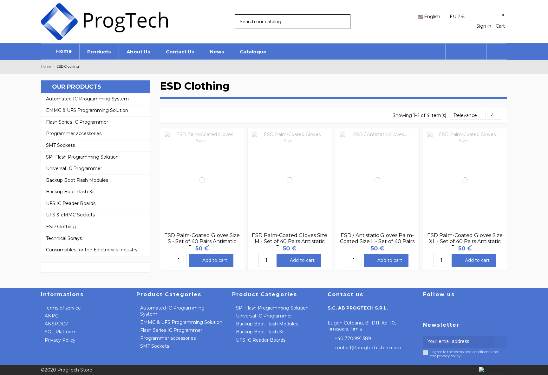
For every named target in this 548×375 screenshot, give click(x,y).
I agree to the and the (464, 354)
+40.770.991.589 (353, 338)
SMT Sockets (154, 346)
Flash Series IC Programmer (171, 330)
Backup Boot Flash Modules (267, 324)
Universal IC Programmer (264, 316)
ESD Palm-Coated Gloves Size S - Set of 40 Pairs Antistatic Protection (202, 241)
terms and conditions (472, 352)
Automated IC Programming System (172, 311)
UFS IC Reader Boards (260, 340)
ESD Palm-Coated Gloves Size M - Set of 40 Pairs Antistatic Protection (289, 241)
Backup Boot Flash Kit (260, 332)
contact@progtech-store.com (368, 348)
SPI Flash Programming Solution (272, 308)
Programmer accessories (168, 338)
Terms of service (63, 308)
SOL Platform (60, 332)
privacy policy (448, 356)
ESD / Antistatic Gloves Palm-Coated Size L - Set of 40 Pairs (377, 238)
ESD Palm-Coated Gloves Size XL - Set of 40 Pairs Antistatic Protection (465, 241)
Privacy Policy (60, 340)
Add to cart (214, 260)
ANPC (51, 316)
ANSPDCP (56, 324)
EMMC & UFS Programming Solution (181, 322)
